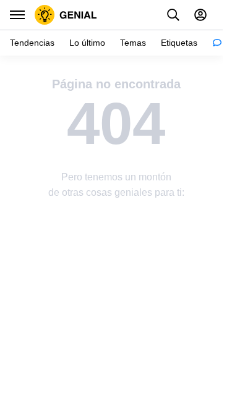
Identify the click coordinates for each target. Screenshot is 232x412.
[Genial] (66, 15)
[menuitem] (32, 43)
